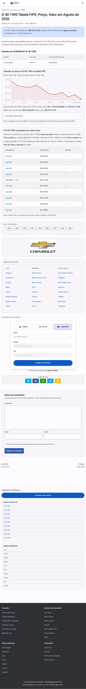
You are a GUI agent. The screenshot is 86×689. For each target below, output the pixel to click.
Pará (33, 287)
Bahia (8, 287)
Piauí (33, 306)
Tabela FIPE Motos (8, 617)
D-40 (5, 570)
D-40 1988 (9, 192)
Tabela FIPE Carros (8, 613)
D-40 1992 (9, 168)
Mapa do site (6, 633)
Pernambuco (36, 301)
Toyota (4, 668)
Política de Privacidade (52, 656)
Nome (7, 432)
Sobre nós (47, 648)
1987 (54, 228)
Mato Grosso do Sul (39, 278)
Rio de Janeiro (63, 268)
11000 (6, 554)
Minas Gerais (36, 282)
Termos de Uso (49, 660)
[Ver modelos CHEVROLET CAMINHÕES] (43, 247)
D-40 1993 (9, 162)
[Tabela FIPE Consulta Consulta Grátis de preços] (16, 3)
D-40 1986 (9, 204)
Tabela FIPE (5, 10)
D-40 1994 (9, 156)
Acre (7, 268)
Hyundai (5, 672)
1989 (39, 228)
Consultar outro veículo (43, 495)
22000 (6, 562)
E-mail (46, 432)
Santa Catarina (63, 292)
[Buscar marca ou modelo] (82, 3)
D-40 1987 (9, 198)
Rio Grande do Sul (64, 282)
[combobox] (43, 336)
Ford (3, 660)
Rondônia (61, 278)
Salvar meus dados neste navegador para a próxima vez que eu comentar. (31, 444)
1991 (32, 228)
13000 (6, 585)
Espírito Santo (11, 301)
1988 (47, 228)
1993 (16, 228)
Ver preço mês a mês (13, 116)
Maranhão (35, 268)
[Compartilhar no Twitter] (28, 381)
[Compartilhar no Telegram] (50, 381)
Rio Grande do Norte (65, 273)
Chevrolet (13, 10)
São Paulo (61, 301)
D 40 (19, 10)
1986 (62, 228)
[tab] (23, 327)
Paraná (34, 297)
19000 (6, 574)
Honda (4, 664)
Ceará (8, 292)
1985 (70, 228)
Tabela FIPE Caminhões (10, 621)
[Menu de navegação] (4, 3)
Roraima (61, 287)
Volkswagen (6, 648)
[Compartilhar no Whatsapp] (43, 381)
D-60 (5, 582)
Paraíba (34, 292)
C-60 (5, 566)
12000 (6, 558)
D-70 (5, 550)
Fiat (3, 656)
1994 (9, 228)
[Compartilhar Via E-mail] (58, 381)
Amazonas (9, 278)
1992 (24, 228)
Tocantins (61, 306)
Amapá (8, 282)
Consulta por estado (9, 629)
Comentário (9, 403)
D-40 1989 (23, 138)
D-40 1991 (9, 141)
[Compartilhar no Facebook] (36, 381)
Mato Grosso (36, 273)
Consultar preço (43, 363)
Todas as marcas (8, 625)
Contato (47, 652)
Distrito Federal (11, 297)
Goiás (8, 306)
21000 (6, 578)
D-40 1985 (9, 210)
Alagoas (9, 273)
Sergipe (61, 297)
